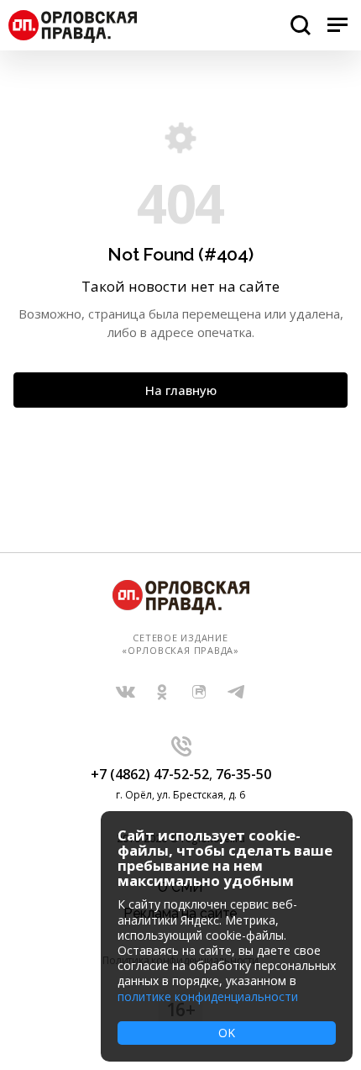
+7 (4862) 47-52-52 (150, 774)
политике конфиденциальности (208, 996)
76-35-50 (243, 774)
